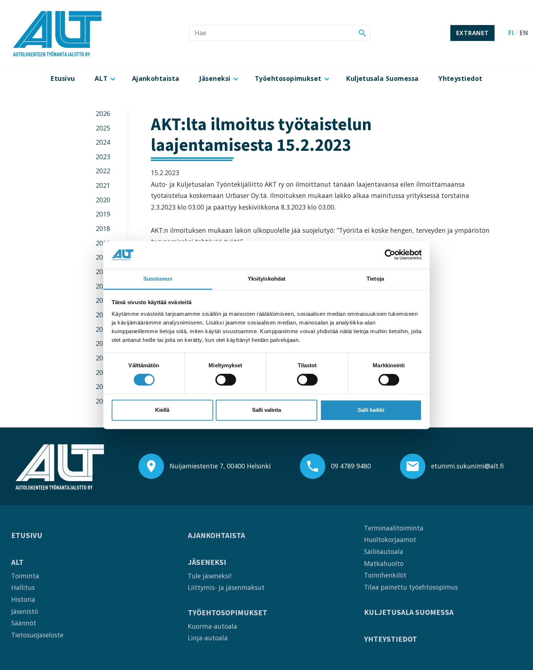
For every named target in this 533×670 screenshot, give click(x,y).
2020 (103, 199)
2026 (103, 113)
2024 (103, 142)
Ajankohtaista (155, 78)
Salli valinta (266, 410)
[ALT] (57, 33)
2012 (103, 314)
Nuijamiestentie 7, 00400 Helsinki (220, 466)
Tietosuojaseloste (37, 634)
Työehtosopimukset (288, 78)
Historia (23, 599)
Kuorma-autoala (212, 626)
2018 (103, 228)
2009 (103, 357)
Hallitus (23, 587)
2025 (103, 128)
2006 (103, 401)
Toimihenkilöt (385, 575)
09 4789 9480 (351, 466)
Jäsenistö (24, 611)
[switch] (225, 380)
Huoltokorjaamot (390, 539)
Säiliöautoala (383, 551)
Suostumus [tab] (158, 279)
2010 (103, 343)
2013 (103, 300)
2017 (103, 243)
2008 (103, 372)
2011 (103, 329)
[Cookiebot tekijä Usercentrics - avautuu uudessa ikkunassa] (390, 254)
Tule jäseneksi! (209, 575)
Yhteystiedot (460, 78)
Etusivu (62, 78)
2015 (103, 271)
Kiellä (162, 410)
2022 (103, 170)
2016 (103, 257)
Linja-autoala (208, 637)
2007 (103, 386)
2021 (103, 185)
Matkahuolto (384, 563)
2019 (103, 214)
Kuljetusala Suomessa (382, 78)
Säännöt (23, 623)
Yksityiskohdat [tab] (266, 279)
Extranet (472, 33)
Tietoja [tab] (375, 279)
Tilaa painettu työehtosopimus (411, 587)
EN (523, 32)
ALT (101, 78)
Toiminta (25, 575)
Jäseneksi (214, 78)
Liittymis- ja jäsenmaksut (226, 587)
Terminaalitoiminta (393, 528)
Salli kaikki (371, 410)
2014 (103, 286)
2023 (103, 156)
